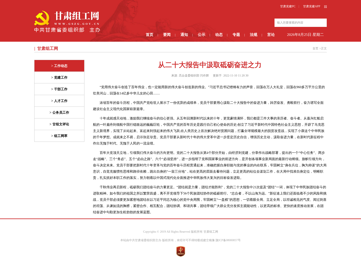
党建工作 (60, 77)
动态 (219, 35)
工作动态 (60, 66)
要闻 (167, 35)
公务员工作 (60, 112)
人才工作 (60, 101)
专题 (236, 35)
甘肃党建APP (311, 6)
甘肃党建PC (287, 6)
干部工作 (60, 89)
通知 (184, 35)
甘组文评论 (60, 124)
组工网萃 (60, 136)
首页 (149, 35)
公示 (201, 35)
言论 (271, 35)
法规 (253, 35)
